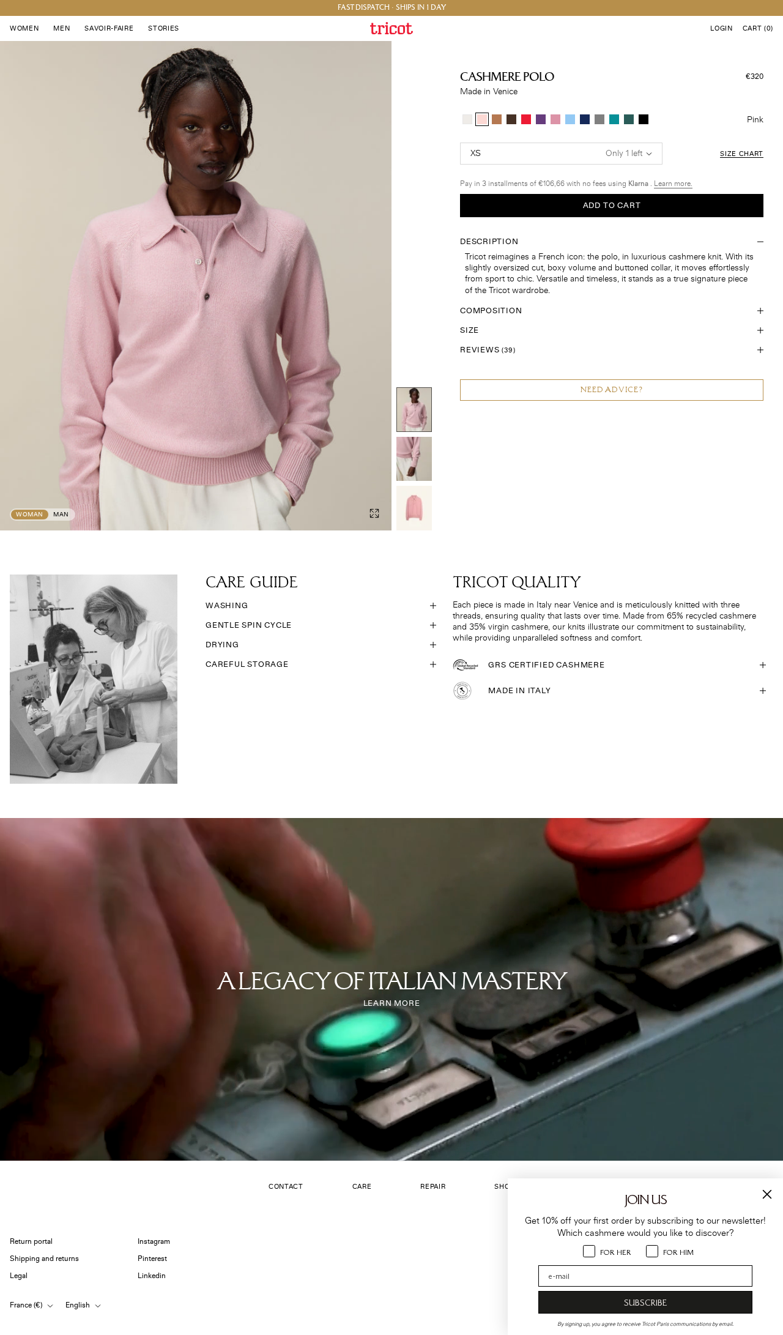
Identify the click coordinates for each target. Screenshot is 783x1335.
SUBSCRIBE (645, 1302)
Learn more (391, 1003)
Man (61, 514)
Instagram (154, 1241)
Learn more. (673, 183)
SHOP (504, 1187)
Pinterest (152, 1258)
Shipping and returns (44, 1258)
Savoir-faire (108, 28)
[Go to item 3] (414, 508)
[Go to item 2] (414, 459)
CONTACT (286, 1187)
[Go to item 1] (414, 409)
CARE (362, 1187)
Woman (29, 514)
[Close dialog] (767, 1194)
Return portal (31, 1241)
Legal (19, 1276)
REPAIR (432, 1187)
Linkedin (152, 1276)
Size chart (741, 154)
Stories (163, 28)
